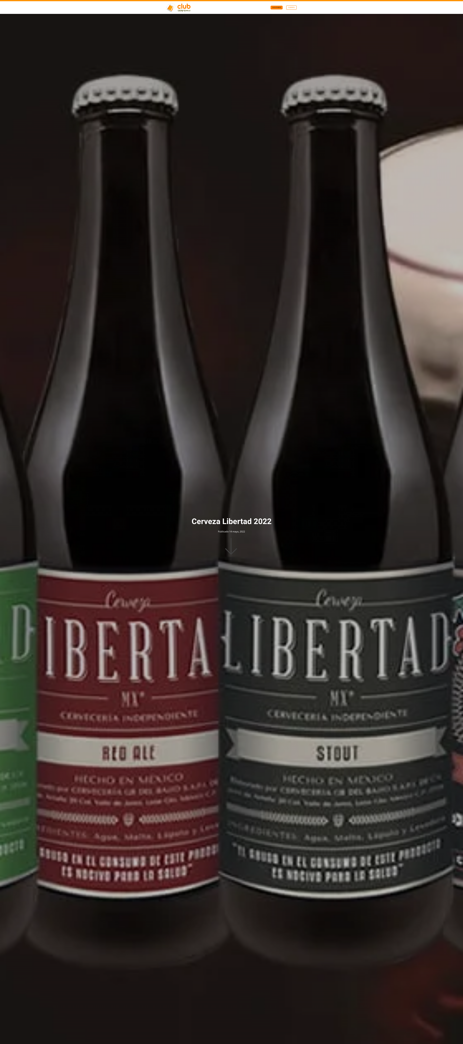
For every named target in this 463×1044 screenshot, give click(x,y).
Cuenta (291, 7)
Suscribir (276, 7)
